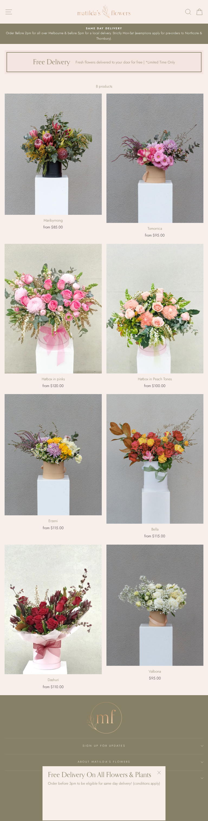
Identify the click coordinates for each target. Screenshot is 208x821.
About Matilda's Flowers (104, 762)
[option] (104, 33)
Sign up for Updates (104, 746)
